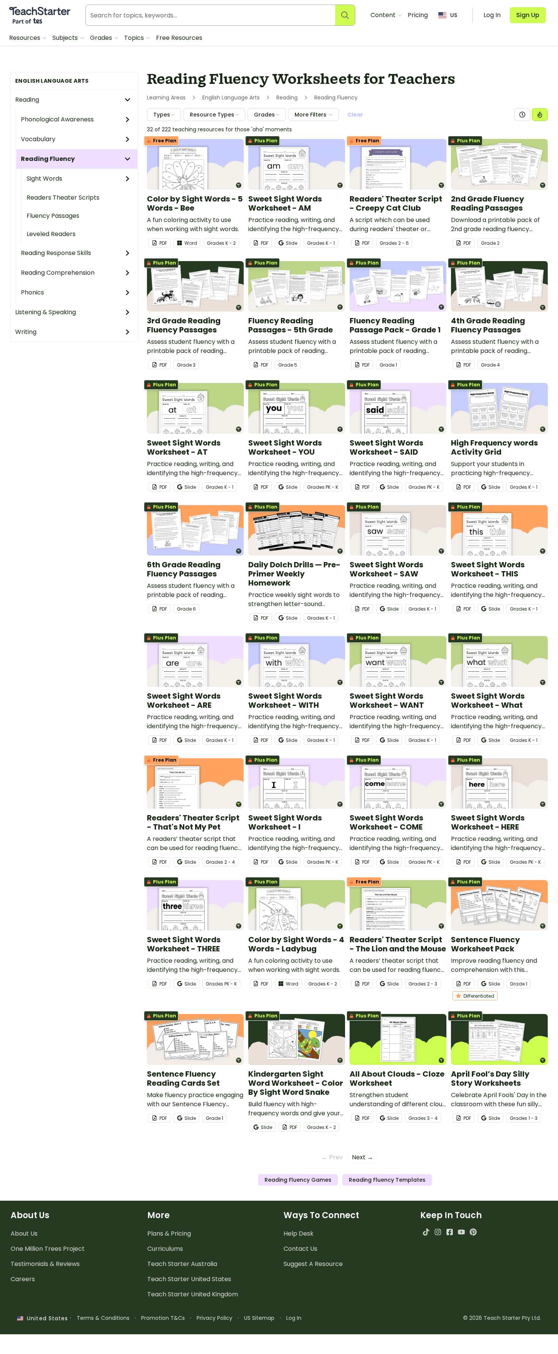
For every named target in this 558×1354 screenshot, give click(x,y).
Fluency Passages (53, 215)
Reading (27, 99)
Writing (25, 331)
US (453, 15)
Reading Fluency (48, 158)
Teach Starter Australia (182, 1264)
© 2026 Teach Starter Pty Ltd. (502, 1318)
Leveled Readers (51, 234)
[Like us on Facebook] (450, 1232)
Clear (355, 114)
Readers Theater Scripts (63, 197)
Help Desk (299, 1233)
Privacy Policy (214, 1318)
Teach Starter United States (189, 1279)
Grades (101, 37)
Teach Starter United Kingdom (192, 1294)
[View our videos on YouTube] (461, 1232)
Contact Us (300, 1248)
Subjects (65, 37)
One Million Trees (48, 1248)
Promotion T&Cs (163, 1318)
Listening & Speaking (45, 312)
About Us (24, 1233)
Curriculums (165, 1248)
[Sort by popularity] (540, 114)
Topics (134, 37)
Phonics (32, 292)
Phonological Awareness (57, 119)
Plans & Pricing (169, 1233)
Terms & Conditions (103, 1318)
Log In (293, 1318)
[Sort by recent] (522, 114)
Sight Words (44, 178)
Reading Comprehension (58, 272)
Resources (25, 37)
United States (45, 1318)
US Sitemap (259, 1318)
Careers (23, 1279)
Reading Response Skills (56, 253)
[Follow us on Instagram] (438, 1232)
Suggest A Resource (313, 1264)
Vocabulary (38, 139)
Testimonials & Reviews (45, 1264)
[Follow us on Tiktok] (426, 1232)
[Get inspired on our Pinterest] (473, 1232)
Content (383, 15)
